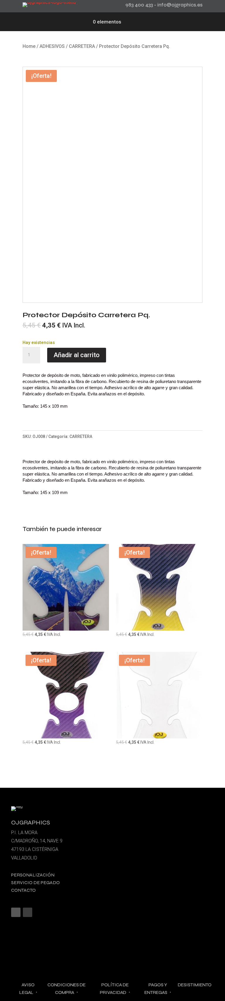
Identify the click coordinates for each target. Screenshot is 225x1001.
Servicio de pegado (35, 882)
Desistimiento (195, 984)
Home (29, 46)
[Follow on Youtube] (27, 912)
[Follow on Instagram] (16, 912)
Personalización (32, 875)
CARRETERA (82, 46)
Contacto (23, 890)
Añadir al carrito (77, 355)
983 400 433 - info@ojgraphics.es (163, 5)
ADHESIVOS (52, 46)
